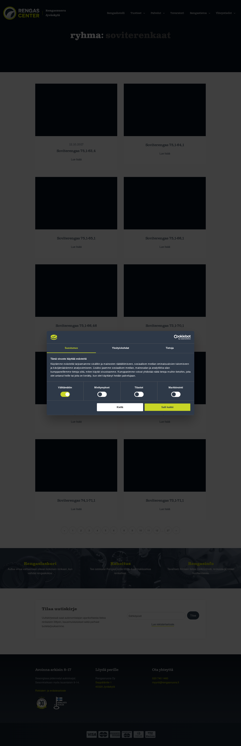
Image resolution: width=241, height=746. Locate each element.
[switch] (102, 394)
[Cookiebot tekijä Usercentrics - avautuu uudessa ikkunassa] (176, 337)
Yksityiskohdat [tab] (120, 348)
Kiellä (120, 407)
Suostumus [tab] (71, 348)
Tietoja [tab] (170, 348)
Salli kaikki (167, 407)
